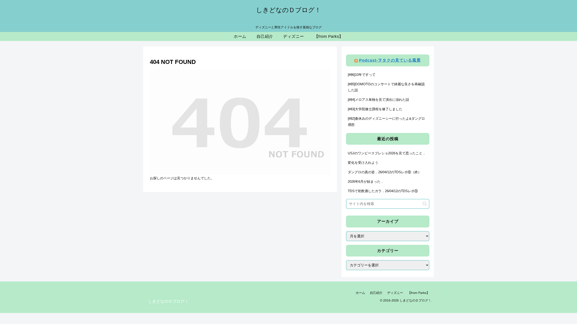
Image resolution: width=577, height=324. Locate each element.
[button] (425, 203)
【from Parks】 (419, 293)
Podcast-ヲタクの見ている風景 (390, 60)
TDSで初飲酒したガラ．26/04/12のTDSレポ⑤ (383, 191)
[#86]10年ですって (362, 74)
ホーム (360, 293)
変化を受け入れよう (363, 162)
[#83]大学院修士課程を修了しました (375, 109)
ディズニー (395, 293)
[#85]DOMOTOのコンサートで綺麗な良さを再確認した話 (386, 87)
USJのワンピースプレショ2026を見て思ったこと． (387, 153)
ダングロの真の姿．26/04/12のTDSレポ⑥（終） (384, 172)
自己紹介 (376, 293)
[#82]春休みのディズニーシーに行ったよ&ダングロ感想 (386, 121)
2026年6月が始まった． (366, 181)
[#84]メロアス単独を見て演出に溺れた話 (378, 99)
